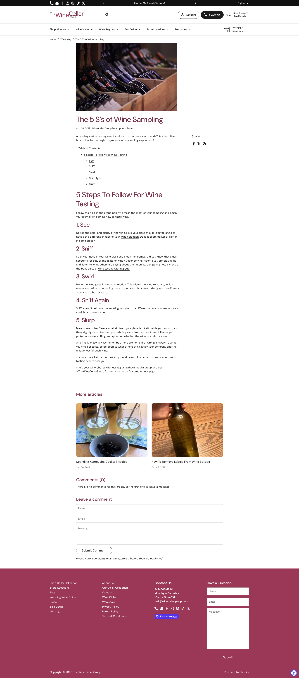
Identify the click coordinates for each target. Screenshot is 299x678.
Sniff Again (95, 178)
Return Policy (110, 611)
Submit (228, 657)
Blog (52, 592)
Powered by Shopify (236, 672)
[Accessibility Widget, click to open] (293, 672)
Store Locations (59, 587)
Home (53, 39)
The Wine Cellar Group (87, 672)
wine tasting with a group (114, 268)
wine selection (130, 236)
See (91, 160)
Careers (107, 592)
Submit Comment (94, 550)
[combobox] (139, 14)
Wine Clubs (109, 597)
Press (53, 602)
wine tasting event (102, 136)
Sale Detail (56, 606)
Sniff (92, 166)
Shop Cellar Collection (63, 583)
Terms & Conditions (114, 616)
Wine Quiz (56, 611)
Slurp (92, 184)
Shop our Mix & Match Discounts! (149, 3)
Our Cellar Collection (115, 587)
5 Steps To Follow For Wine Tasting (105, 154)
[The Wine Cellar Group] (67, 14)
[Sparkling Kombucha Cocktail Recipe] (112, 430)
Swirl (92, 172)
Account (191, 14)
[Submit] (106, 14)
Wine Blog (65, 39)
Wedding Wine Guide (63, 597)
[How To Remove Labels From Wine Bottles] (187, 430)
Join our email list (87, 357)
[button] (212, 15)
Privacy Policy (110, 606)
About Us (108, 583)
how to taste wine (117, 216)
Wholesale (108, 602)
